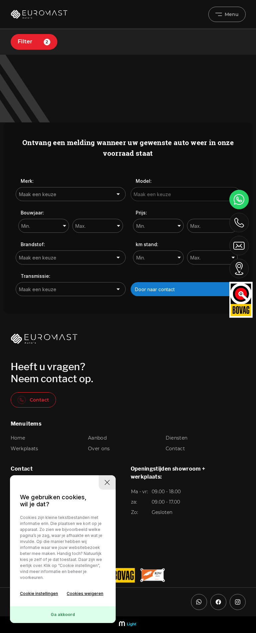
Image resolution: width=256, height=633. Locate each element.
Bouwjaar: (32, 212)
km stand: (147, 244)
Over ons (99, 449)
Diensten (177, 438)
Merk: (27, 181)
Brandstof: (33, 244)
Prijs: (141, 212)
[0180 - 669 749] (239, 222)
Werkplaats (24, 449)
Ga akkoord (63, 614)
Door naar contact (155, 289)
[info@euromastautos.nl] (239, 245)
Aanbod (97, 438)
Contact (39, 400)
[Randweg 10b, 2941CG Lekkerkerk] (239, 268)
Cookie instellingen (39, 593)
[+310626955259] (239, 199)
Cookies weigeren (85, 593)
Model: (144, 181)
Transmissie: (35, 276)
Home (18, 438)
